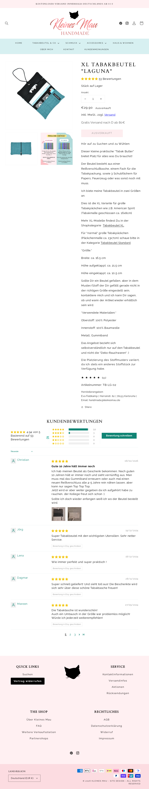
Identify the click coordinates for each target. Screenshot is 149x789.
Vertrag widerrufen (28, 681)
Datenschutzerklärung (106, 725)
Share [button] (88, 407)
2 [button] (70, 634)
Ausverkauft (102, 133)
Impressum (106, 738)
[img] (60, 461)
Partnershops (39, 738)
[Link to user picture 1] (58, 514)
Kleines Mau (99, 781)
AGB (107, 719)
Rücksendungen (118, 693)
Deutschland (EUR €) (22, 778)
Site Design (117, 781)
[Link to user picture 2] (74, 514)
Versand (110, 114)
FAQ (39, 725)
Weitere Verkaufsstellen (39, 732)
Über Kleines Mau (38, 719)
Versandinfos (118, 680)
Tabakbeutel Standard (116, 242)
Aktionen (118, 686)
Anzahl (84, 92)
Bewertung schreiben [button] (119, 435)
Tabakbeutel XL (113, 225)
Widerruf (106, 732)
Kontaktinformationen (118, 674)
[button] (6, 23)
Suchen (28, 674)
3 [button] (75, 634)
